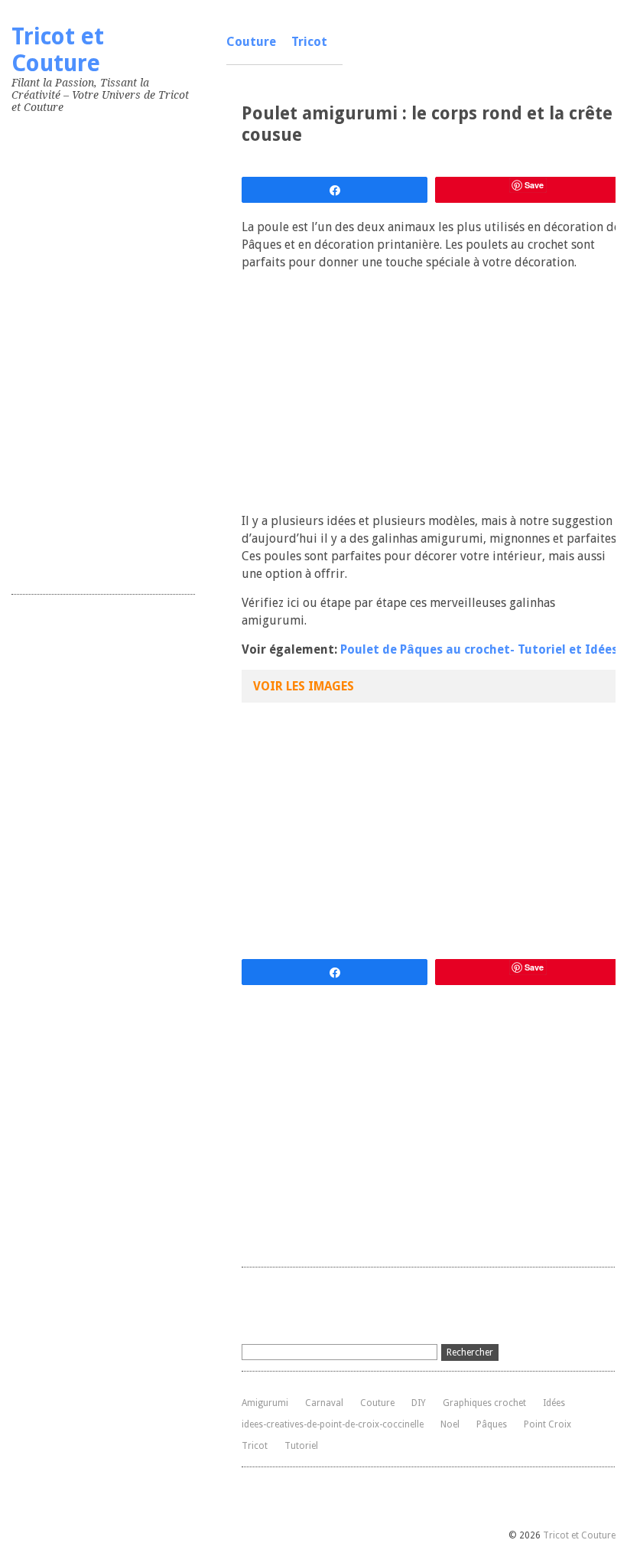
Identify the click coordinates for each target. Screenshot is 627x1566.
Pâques (491, 1424)
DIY (418, 1403)
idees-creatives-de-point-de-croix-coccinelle (333, 1424)
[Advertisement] (126, 350)
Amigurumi (265, 1403)
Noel (450, 1424)
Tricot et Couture (57, 50)
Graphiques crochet (484, 1403)
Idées (554, 1403)
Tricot (309, 41)
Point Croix (547, 1424)
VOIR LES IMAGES (303, 686)
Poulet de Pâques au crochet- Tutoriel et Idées (479, 649)
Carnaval (324, 1403)
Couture (251, 41)
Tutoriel (301, 1445)
